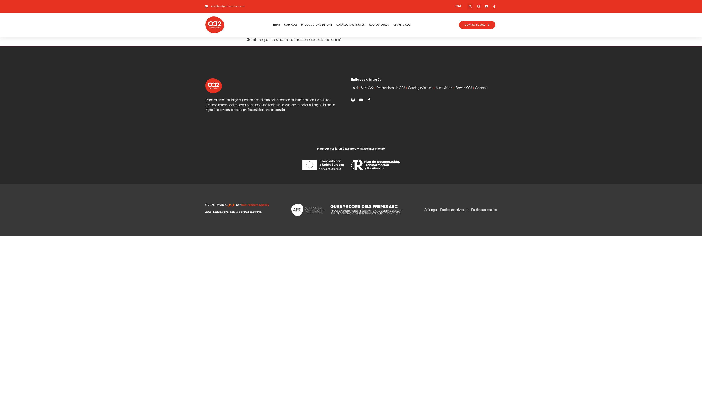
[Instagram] (353, 100)
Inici (276, 25)
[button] (470, 6)
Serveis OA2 (402, 25)
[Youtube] (361, 100)
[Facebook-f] (369, 100)
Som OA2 (290, 25)
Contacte (481, 88)
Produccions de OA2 (316, 25)
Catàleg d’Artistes (350, 25)
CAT (458, 6)
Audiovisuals (379, 25)
